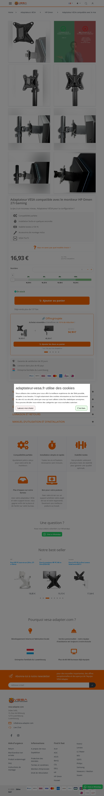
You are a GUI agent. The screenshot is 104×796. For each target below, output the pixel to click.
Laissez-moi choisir (25, 408)
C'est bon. (81, 408)
